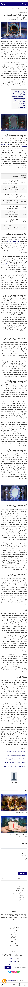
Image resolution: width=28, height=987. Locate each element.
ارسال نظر (22, 873)
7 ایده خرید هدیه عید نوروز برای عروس (16, 752)
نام (26, 847)
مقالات (14, 933)
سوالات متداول (14, 935)
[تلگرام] (9, 972)
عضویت (8, 967)
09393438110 (12, 961)
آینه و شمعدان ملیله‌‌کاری (19, 98)
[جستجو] (5, 4)
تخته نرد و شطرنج (19, 891)
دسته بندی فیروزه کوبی (18, 893)
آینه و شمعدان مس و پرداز (18, 95)
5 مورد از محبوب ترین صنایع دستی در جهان (15, 762)
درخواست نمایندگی (14, 945)
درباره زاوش (14, 943)
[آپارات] (15, 972)
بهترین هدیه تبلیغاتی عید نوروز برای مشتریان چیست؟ (15, 835)
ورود (6, 1)
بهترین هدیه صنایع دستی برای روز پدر (16, 755)
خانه (26, 9)
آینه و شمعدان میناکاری (19, 102)
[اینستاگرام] (12, 972)
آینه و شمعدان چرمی (20, 104)
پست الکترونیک (23, 853)
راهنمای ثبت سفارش (14, 939)
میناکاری (22, 895)
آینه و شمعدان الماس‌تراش (18, 96)
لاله (23, 105)
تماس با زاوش (14, 941)
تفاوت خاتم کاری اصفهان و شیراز (20, 812)
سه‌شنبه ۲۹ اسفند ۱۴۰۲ (13, 20)
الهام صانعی (22, 20)
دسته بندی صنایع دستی (18, 900)
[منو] (26, 4)
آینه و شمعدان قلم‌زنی (19, 100)
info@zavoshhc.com (12, 964)
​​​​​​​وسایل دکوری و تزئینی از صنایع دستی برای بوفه (14, 766)
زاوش (22, 79)
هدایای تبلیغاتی (20, 888)
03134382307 (12, 958)
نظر (26, 859)
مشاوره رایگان (14, 937)
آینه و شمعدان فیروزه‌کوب (19, 91)
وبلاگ (23, 9)
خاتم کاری (21, 898)
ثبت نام (2, 1)
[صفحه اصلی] (20, 4)
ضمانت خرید (14, 931)
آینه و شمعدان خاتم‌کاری (19, 93)
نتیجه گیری (21, 107)
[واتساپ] (18, 972)
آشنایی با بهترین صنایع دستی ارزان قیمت (15, 759)
